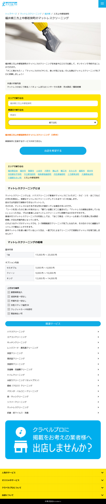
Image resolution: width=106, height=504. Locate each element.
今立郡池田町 (29, 174)
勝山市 (55, 170)
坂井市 (90, 170)
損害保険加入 (16, 292)
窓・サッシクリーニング (17, 396)
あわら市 (73, 170)
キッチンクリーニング (16, 342)
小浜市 (39, 170)
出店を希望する (53, 150)
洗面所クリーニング (16, 364)
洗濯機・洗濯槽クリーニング (19, 369)
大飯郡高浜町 (87, 174)
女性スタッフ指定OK (20, 305)
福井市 (23, 170)
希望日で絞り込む (16, 109)
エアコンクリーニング (16, 337)
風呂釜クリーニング (16, 358)
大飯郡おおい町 (15, 177)
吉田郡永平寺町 (15, 174)
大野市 (47, 170)
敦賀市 (31, 170)
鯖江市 (64, 170)
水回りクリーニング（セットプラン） (23, 380)
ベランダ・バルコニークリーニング (22, 391)
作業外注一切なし (18, 300)
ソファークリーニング (16, 402)
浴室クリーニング (15, 353)
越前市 (82, 170)
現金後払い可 (16, 313)
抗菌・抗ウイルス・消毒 (17, 412)
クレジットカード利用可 (21, 309)
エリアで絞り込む (16, 98)
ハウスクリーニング (16, 331)
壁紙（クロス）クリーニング (19, 385)
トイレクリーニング (16, 375)
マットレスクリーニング (17, 407)
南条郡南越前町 (44, 174)
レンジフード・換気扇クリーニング (22, 347)
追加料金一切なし (18, 296)
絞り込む (53, 122)
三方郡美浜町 (73, 174)
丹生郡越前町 (59, 174)
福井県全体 (13, 170)
